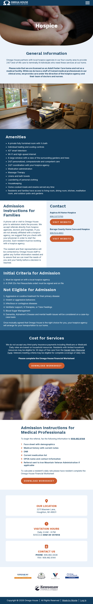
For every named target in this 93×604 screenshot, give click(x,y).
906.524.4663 (56, 233)
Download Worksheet (46, 365)
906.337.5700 (56, 216)
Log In (83, 600)
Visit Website (62, 222)
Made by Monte (69, 600)
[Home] (15, 3)
